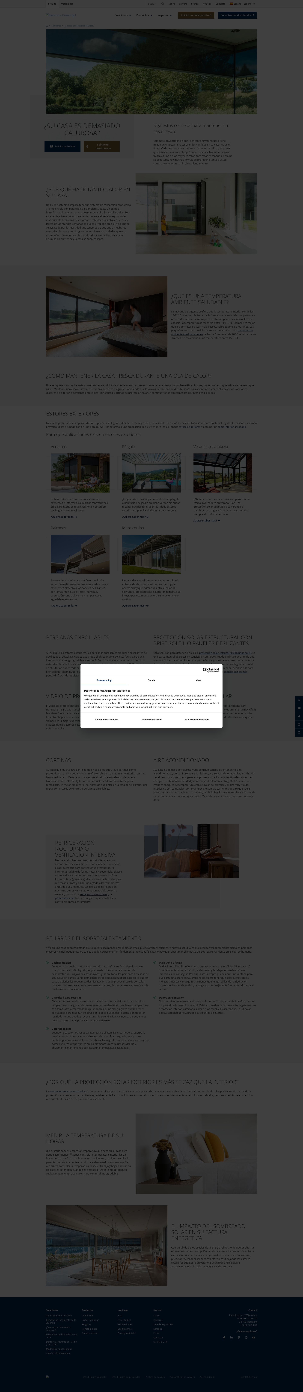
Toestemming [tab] (104, 680)
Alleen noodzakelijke (106, 719)
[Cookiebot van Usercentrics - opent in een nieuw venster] (205, 670)
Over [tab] (199, 680)
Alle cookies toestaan (197, 719)
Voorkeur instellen (152, 719)
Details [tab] (151, 680)
